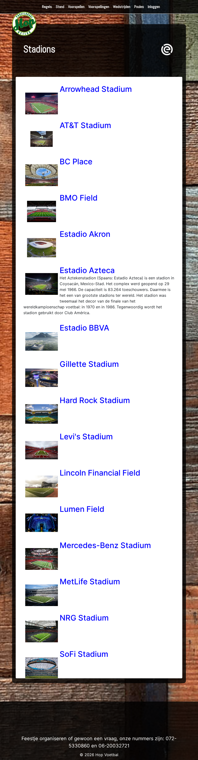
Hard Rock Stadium (95, 400)
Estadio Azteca (87, 270)
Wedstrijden (121, 6)
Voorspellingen (98, 6)
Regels (47, 6)
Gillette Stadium (89, 364)
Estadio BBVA (84, 328)
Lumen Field (82, 509)
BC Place (76, 161)
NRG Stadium (84, 617)
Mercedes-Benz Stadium (105, 545)
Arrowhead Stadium (96, 89)
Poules (139, 6)
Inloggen (154, 6)
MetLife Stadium (90, 581)
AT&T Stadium (85, 125)
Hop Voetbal (106, 754)
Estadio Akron (85, 234)
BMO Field (79, 198)
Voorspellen (76, 6)
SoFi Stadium (84, 654)
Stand (60, 6)
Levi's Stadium (86, 436)
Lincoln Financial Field (100, 473)
